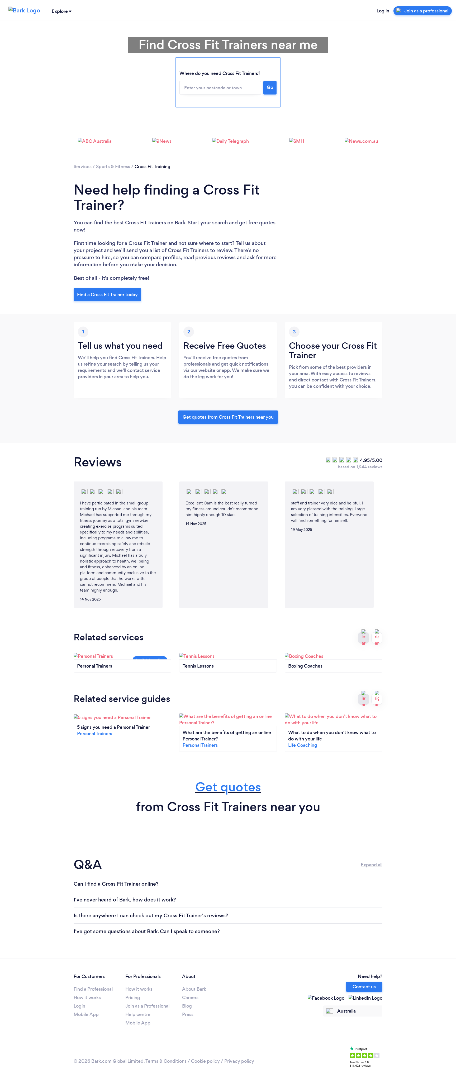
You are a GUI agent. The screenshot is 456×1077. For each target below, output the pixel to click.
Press (187, 1014)
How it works (87, 997)
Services (83, 166)
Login (79, 1006)
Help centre (137, 1014)
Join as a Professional (147, 1006)
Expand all (371, 865)
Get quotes (228, 787)
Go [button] (270, 87)
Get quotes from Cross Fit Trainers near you (228, 417)
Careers (190, 997)
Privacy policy (239, 1061)
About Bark (194, 989)
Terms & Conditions (166, 1061)
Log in (383, 11)
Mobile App (86, 1014)
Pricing (132, 997)
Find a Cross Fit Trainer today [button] (107, 294)
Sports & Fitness (113, 166)
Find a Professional (93, 989)
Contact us (364, 987)
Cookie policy (205, 1061)
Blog (187, 1006)
